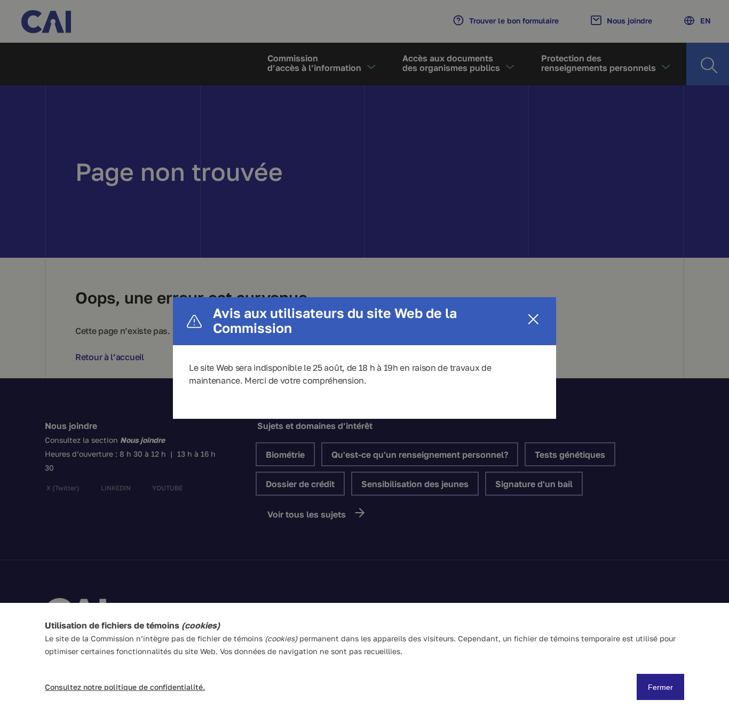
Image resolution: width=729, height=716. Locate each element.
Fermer (660, 687)
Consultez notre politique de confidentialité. (125, 686)
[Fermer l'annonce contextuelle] (533, 320)
